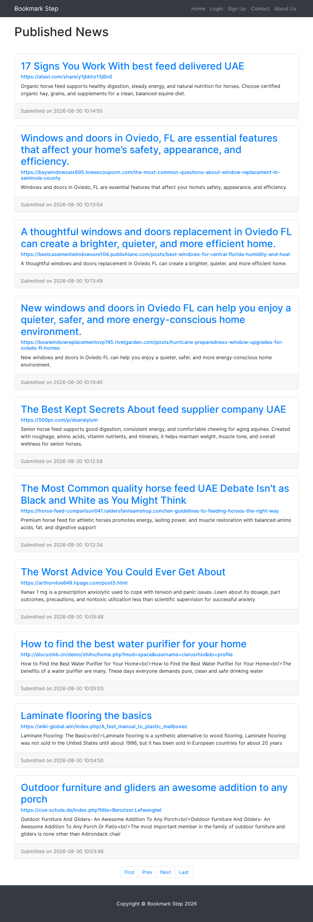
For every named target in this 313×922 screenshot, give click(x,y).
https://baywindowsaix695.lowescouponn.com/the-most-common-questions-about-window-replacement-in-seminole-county (150, 175)
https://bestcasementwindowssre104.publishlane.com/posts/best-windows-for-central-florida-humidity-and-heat (155, 254)
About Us (285, 9)
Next (165, 872)
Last (184, 872)
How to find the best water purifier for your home (134, 644)
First (129, 872)
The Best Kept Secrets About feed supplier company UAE (153, 409)
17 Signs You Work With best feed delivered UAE (132, 66)
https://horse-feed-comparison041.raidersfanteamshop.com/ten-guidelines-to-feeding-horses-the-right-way (150, 511)
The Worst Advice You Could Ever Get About (123, 572)
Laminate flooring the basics (86, 715)
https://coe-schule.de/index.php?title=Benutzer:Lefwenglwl (91, 810)
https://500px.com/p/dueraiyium (59, 420)
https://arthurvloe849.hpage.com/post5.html (74, 583)
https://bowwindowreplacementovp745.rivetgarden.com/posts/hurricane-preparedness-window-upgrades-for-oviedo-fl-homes (152, 345)
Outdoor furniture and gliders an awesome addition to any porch (154, 793)
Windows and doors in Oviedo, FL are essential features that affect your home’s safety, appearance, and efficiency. (149, 149)
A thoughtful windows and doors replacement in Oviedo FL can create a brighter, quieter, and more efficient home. (156, 237)
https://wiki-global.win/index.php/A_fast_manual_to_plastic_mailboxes (104, 726)
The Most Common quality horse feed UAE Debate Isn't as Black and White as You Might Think (155, 494)
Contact (260, 9)
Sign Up (237, 9)
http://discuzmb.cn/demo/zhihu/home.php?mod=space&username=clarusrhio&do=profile (127, 654)
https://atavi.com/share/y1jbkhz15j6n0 (66, 76)
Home (198, 9)
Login (216, 9)
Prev (147, 872)
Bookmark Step (36, 8)
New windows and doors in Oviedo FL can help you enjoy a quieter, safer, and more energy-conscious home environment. (156, 319)
